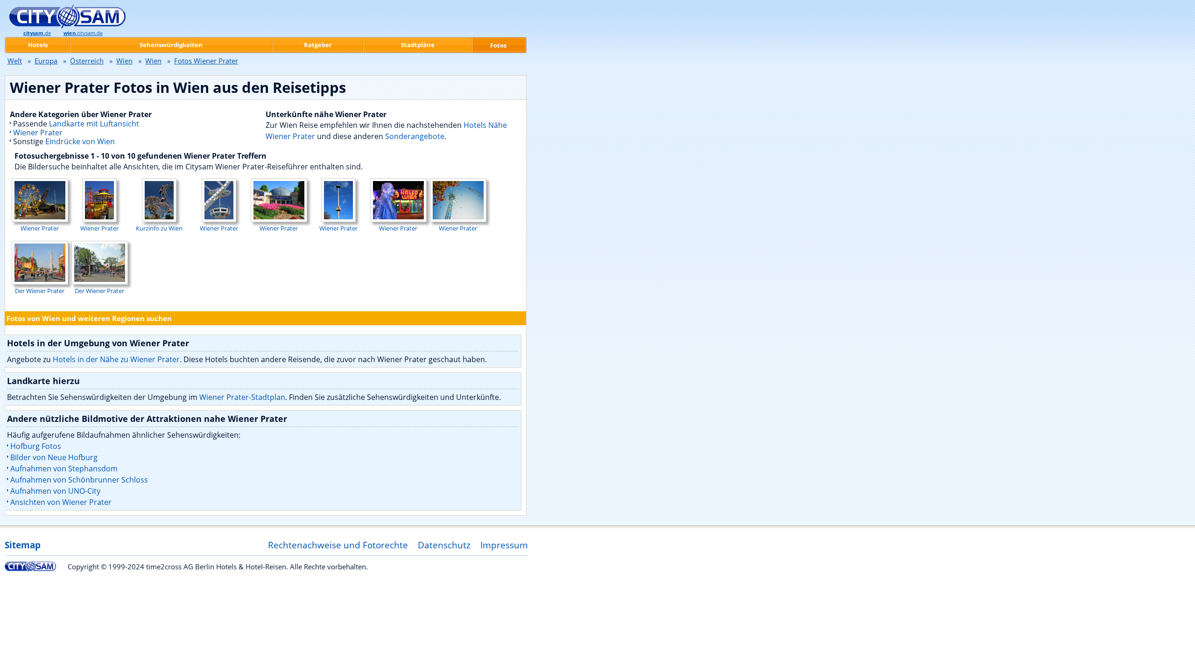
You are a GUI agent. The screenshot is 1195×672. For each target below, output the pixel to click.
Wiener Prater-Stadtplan (242, 397)
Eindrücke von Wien (80, 141)
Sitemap (23, 545)
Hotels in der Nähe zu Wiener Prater (116, 359)
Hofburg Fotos (35, 446)
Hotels (38, 45)
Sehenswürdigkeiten (171, 45)
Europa (46, 60)
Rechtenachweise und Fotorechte (338, 545)
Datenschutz (444, 545)
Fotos (498, 45)
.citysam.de (83, 33)
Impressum (504, 545)
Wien (124, 60)
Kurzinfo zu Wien (159, 228)
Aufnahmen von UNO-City (55, 491)
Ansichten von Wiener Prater (61, 502)
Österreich (87, 60)
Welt (14, 60)
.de (37, 33)
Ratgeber (318, 45)
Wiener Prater (38, 132)
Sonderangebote (414, 136)
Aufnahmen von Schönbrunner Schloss (79, 480)
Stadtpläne (418, 45)
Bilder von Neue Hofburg (54, 457)
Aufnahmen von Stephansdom (64, 468)
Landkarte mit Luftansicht (94, 124)
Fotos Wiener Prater (206, 60)
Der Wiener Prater (39, 291)
